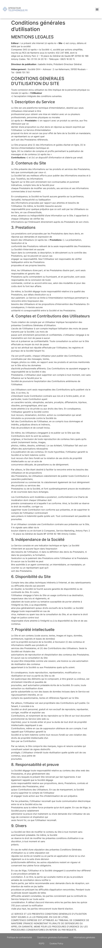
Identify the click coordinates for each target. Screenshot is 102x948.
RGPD (41, 943)
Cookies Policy (56, 943)
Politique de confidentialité (19, 937)
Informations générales (84, 937)
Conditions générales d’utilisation (52, 937)
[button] (97, 9)
